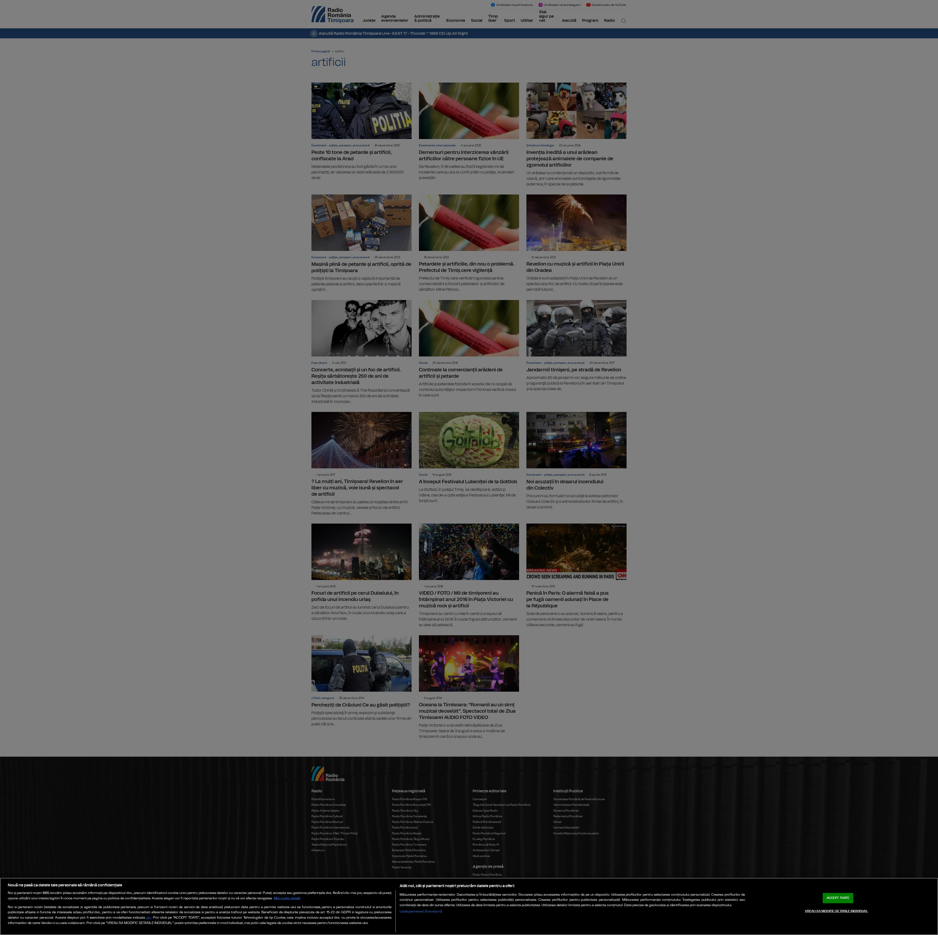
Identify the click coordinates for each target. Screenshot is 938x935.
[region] (469, 906)
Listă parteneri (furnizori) (421, 911)
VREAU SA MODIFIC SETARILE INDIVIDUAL (836, 911)
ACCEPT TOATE (838, 898)
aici (148, 917)
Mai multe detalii (287, 898)
